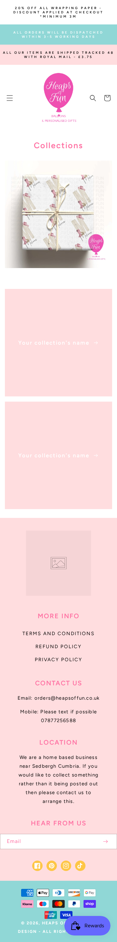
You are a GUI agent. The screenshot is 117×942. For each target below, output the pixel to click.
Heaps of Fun (60, 923)
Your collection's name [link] (54, 342)
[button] (10, 98)
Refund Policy (58, 646)
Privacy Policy (58, 660)
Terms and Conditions (58, 633)
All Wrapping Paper (55, 276)
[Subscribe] (105, 841)
